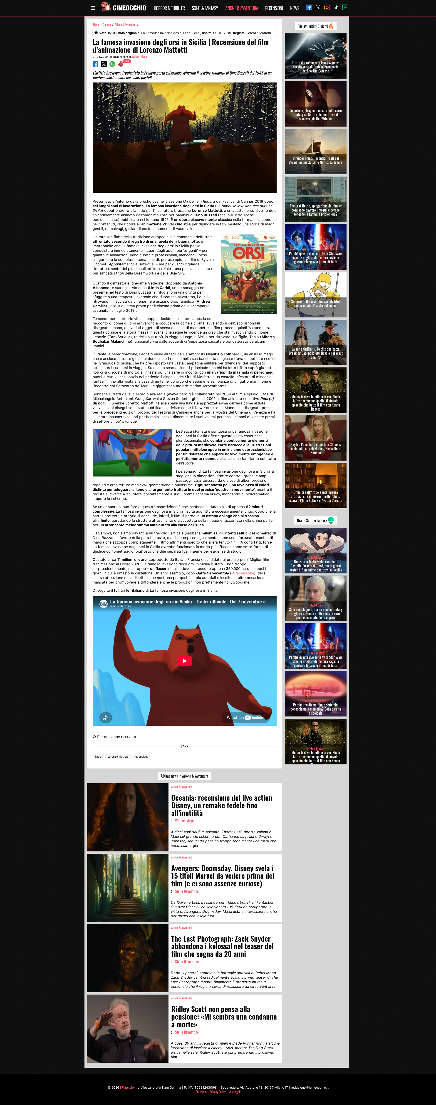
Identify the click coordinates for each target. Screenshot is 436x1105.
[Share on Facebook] (95, 65)
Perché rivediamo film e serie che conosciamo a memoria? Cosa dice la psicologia (316, 709)
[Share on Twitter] (104, 65)
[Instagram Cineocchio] (325, 8)
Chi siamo (201, 1091)
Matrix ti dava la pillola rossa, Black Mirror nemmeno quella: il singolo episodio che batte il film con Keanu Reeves (316, 403)
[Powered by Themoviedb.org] (343, 8)
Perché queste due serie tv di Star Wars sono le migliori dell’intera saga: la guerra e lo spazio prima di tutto (315, 257)
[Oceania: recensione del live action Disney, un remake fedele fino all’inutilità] (127, 817)
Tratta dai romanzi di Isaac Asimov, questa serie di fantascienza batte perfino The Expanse (315, 67)
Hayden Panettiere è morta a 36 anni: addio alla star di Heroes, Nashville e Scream (315, 448)
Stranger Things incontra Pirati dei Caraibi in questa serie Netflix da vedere (315, 160)
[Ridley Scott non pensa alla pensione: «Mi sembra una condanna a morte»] (127, 1029)
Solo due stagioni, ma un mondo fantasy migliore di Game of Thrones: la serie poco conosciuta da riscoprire (315, 613)
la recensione (242, 573)
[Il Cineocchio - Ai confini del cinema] (123, 8)
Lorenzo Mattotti (118, 756)
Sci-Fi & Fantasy (205, 8)
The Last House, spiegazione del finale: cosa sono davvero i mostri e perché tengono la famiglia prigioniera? (316, 210)
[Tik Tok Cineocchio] (334, 8)
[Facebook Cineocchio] (307, 8)
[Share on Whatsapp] (112, 65)
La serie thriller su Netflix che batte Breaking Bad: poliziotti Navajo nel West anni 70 (316, 353)
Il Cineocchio (127, 1087)
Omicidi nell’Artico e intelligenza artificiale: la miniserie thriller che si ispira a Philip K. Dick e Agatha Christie (315, 496)
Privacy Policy (217, 1091)
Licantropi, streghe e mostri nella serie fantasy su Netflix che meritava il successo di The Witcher (316, 114)
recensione (141, 756)
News (294, 8)
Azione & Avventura (241, 8)
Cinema (107, 24)
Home (96, 24)
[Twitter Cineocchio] (316, 8)
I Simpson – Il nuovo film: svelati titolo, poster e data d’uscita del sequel (315, 303)
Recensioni (274, 8)
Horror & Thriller (169, 8)
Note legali (234, 1091)
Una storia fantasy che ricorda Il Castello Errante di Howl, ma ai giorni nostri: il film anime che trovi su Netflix (316, 566)
